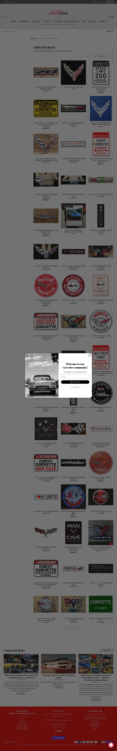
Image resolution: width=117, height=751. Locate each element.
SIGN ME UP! (75, 382)
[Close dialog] (89, 355)
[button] (111, 745)
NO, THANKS (75, 387)
